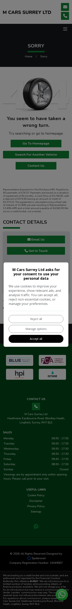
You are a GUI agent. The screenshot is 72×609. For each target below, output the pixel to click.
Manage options (36, 329)
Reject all (36, 319)
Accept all (36, 339)
